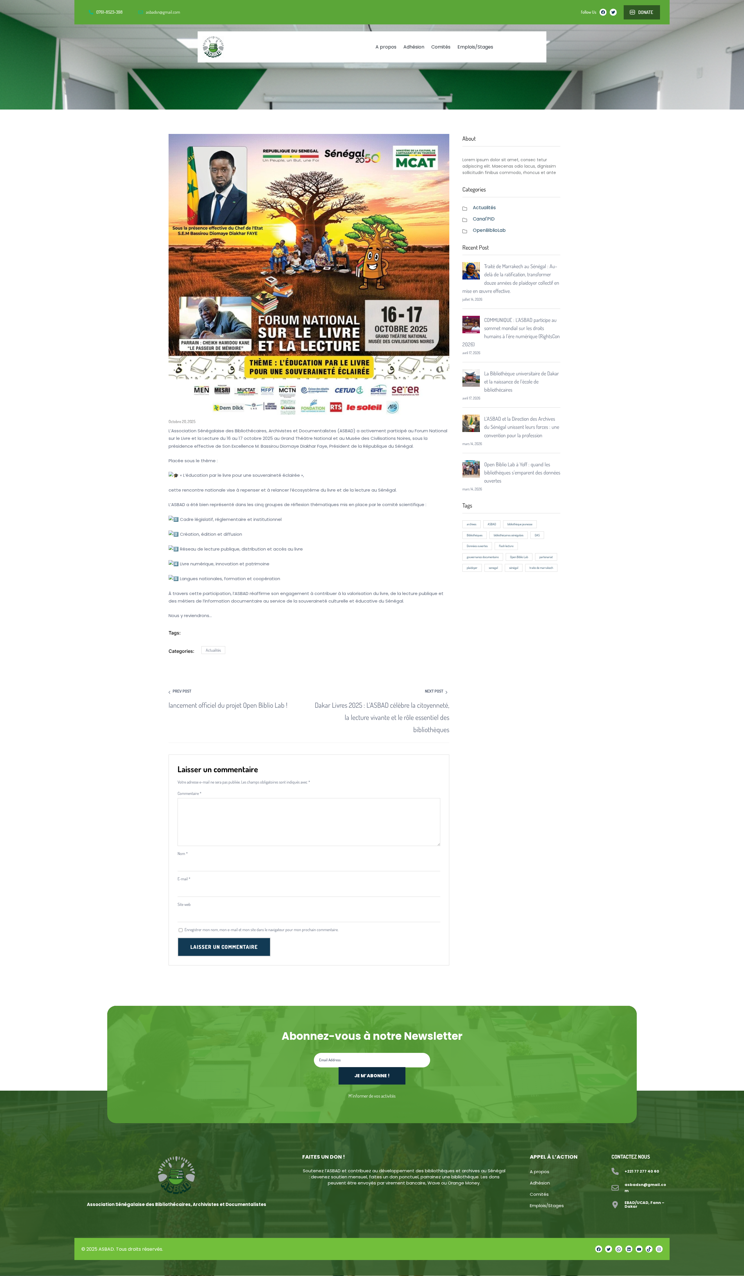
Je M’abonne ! (372, 1075)
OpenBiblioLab (489, 230)
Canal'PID (484, 219)
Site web (184, 904)
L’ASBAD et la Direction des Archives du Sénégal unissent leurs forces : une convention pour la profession (521, 426)
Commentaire (189, 793)
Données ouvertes (477, 546)
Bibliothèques (474, 535)
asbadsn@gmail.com (163, 12)
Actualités (213, 650)
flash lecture (506, 546)
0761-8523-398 (109, 12)
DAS (537, 535)
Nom (183, 853)
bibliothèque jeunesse (519, 524)
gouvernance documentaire (483, 557)
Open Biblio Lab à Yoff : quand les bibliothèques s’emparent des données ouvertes (522, 472)
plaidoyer (472, 568)
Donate (645, 12)
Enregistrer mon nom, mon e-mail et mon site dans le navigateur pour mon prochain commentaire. (261, 929)
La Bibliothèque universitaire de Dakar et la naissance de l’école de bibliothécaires (521, 381)
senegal (493, 568)
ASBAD (492, 524)
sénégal (513, 568)
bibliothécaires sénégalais (508, 535)
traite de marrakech (541, 568)
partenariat (546, 557)
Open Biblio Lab (519, 557)
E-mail (184, 878)
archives (471, 524)
